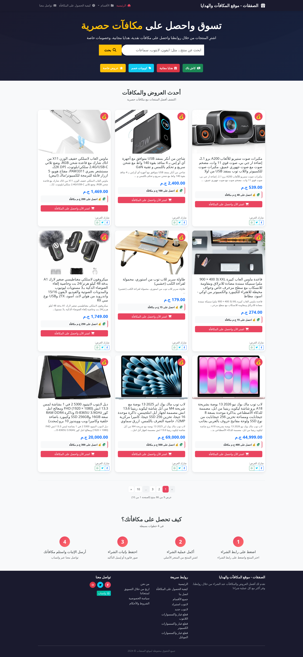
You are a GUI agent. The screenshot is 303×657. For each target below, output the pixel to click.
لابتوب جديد (181, 609)
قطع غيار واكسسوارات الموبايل (174, 635)
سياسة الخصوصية (139, 598)
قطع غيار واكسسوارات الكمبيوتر (174, 626)
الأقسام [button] (105, 5)
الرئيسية (121, 5)
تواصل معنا (46, 5)
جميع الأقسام (180, 599)
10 (138, 489)
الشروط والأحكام (139, 603)
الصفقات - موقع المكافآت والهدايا (230, 5)
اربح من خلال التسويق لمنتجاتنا (136, 591)
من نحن (144, 584)
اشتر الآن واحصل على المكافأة (227, 204)
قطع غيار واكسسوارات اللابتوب (174, 616)
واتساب (102, 593)
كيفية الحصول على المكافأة (75, 5)
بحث (108, 50)
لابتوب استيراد (180, 604)
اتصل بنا (183, 594)
